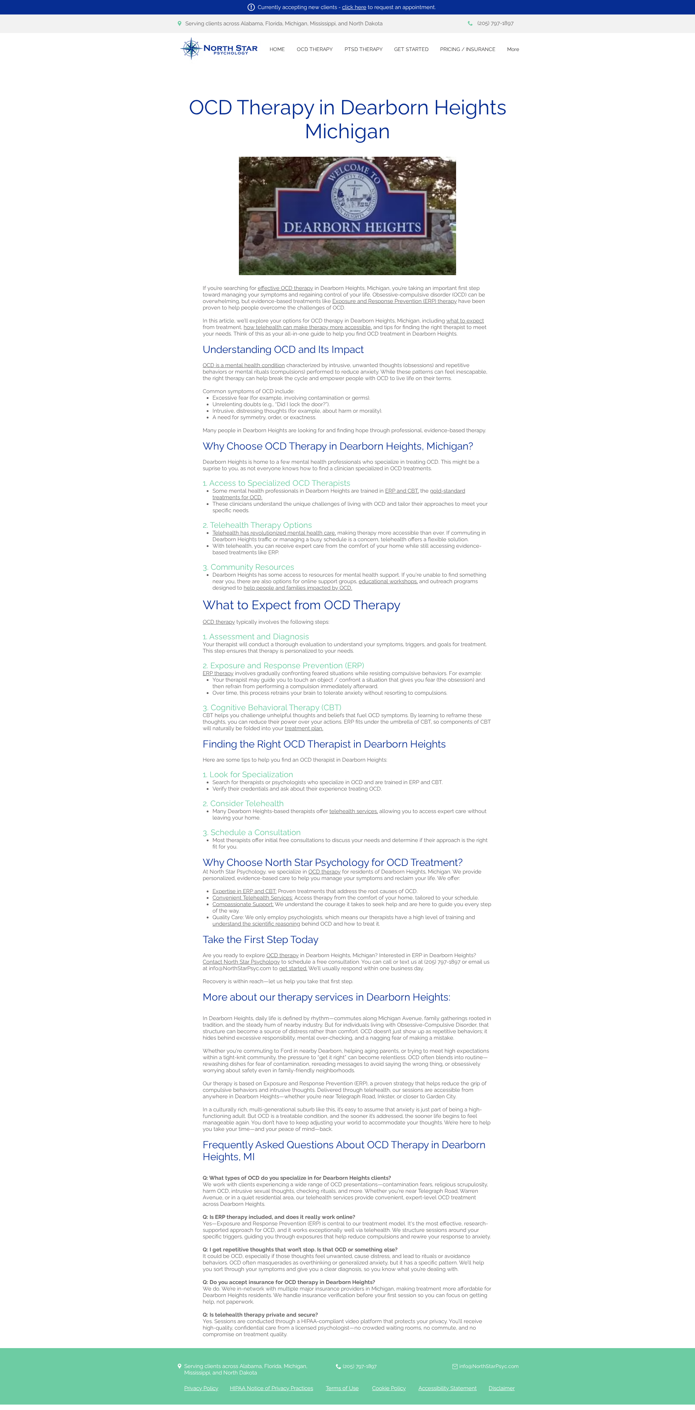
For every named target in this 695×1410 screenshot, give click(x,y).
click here (354, 7)
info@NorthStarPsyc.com (240, 968)
